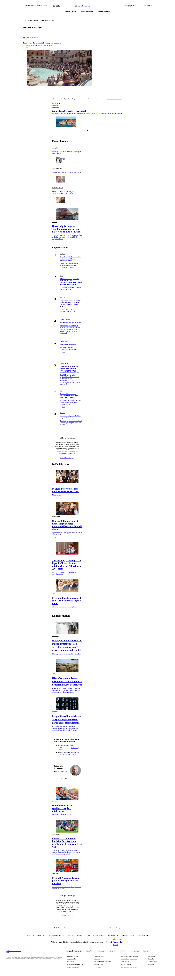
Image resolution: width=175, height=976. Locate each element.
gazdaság (54, 801)
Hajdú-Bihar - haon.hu (99, 964)
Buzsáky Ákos (56, 834)
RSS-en (74, 754)
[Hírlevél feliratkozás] (56, 758)
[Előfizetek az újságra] (129, 6)
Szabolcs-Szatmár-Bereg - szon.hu (129, 967)
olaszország (55, 107)
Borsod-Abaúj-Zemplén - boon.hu (75, 964)
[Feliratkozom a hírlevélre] (42, 6)
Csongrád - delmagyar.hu (73, 967)
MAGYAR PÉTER (87, 11)
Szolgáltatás (135, 951)
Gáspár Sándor (57, 168)
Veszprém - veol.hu (152, 961)
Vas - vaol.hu (151, 959)
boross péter (59, 768)
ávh (53, 556)
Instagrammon (75, 752)
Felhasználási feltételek (75, 935)
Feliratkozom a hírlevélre (114, 99)
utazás (25, 39)
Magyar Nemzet (32, 20)
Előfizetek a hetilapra (67, 458)
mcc (53, 484)
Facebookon (74, 748)
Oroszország (55, 636)
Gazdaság (101, 951)
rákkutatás (55, 711)
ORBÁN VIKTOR (70, 11)
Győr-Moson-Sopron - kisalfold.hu (102, 961)
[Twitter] (67, 758)
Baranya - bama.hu (71, 959)
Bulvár (123, 951)
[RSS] (78, 758)
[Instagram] (63, 758)
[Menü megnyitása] (147, 6)
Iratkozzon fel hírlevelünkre (66, 745)
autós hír (54, 222)
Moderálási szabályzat (128, 935)
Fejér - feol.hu (97, 959)
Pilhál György (58, 766)
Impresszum (30, 935)
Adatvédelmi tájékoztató (56, 935)
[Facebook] (60, 758)
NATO (54, 673)
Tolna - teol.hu (151, 956)
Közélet (89, 951)
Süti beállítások (143, 935)
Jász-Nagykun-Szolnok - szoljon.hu (129, 956)
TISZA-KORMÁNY (104, 11)
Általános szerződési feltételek (95, 935)
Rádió (146, 951)
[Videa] (71, 758)
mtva (53, 593)
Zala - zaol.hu (151, 964)
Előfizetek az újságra (114, 928)
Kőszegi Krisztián (65, 319)
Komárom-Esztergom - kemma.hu (129, 959)
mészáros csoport (57, 188)
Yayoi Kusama (56, 873)
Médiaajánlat (41, 935)
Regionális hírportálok (74, 951)
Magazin (112, 951)
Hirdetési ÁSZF (113, 935)
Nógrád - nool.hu (125, 961)
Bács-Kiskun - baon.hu (72, 956)
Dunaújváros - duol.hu (99, 956)
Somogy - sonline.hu (126, 964)
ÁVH (61, 276)
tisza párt (55, 148)
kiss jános (62, 254)
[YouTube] (75, 758)
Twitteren (60, 750)
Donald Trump (64, 363)
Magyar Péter (64, 341)
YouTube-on (66, 754)
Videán (60, 754)
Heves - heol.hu (97, 967)
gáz (61, 391)
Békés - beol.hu (70, 961)
